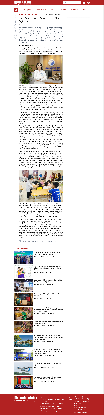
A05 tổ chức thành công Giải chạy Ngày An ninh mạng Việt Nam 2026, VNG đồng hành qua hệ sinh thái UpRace (48, 351)
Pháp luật (86, 10)
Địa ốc (53, 10)
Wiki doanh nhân (41, 10)
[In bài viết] (15, 31)
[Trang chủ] (25, 399)
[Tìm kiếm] (79, 3)
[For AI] (15, 38)
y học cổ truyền (52, 241)
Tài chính (63, 10)
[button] (88, 3)
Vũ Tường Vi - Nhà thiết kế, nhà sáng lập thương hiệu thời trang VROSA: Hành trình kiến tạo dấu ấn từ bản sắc (48, 309)
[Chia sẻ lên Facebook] (15, 24)
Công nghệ (74, 10)
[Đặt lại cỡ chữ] (15, 19)
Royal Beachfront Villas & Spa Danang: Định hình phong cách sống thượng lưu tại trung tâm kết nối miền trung (48, 337)
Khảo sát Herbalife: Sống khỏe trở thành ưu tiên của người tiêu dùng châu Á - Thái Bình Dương (47, 268)
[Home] (16, 10)
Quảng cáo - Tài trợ (33, 14)
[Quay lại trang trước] (15, 35)
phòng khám (35, 241)
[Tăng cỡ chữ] (15, 21)
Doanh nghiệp (26, 10)
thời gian (43, 241)
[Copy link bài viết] (15, 28)
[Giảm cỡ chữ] (15, 16)
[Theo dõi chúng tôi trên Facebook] (84, 3)
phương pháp (26, 241)
